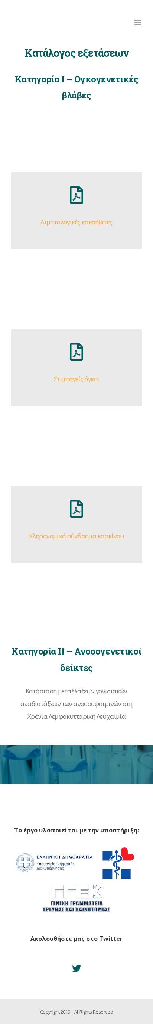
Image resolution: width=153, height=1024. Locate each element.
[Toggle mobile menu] (138, 22)
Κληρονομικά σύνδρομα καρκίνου (76, 536)
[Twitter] (76, 968)
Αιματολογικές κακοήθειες (76, 222)
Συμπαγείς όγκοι (76, 379)
